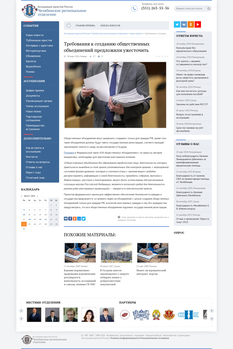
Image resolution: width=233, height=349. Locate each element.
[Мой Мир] (79, 219)
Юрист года (33, 172)
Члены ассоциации (37, 106)
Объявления (33, 56)
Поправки (69, 152)
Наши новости (35, 35)
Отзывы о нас (34, 167)
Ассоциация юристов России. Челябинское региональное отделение (96, 33)
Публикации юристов (39, 40)
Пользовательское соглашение (154, 338)
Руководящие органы (39, 101)
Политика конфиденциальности (125, 338)
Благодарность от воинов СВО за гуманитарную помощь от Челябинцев (192, 179)
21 (46, 219)
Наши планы (33, 111)
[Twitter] (83, 219)
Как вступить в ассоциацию (35, 149)
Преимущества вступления (35, 127)
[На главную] (60, 11)
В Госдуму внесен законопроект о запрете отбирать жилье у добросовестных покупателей (114, 277)
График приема (35, 90)
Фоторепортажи (36, 51)
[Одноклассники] (75, 219)
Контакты (32, 156)
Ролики (30, 71)
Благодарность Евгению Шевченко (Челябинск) (189, 194)
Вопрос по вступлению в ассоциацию (189, 116)
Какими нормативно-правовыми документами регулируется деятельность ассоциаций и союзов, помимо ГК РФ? (80, 277)
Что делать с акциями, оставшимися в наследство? (191, 62)
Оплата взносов (110, 25)
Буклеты (31, 61)
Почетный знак (35, 177)
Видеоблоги (33, 66)
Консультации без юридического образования (191, 49)
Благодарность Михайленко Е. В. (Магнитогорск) (192, 207)
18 (29, 219)
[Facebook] (70, 219)
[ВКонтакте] (66, 219)
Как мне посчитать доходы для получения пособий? (191, 92)
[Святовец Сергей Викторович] (52, 315)
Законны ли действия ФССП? (192, 104)
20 (40, 219)
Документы (33, 95)
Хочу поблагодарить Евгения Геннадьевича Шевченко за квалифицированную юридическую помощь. (192, 160)
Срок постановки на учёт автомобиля (190, 129)
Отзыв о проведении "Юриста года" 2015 (192, 220)
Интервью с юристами (39, 45)
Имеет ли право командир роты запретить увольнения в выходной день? (192, 77)
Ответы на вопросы (38, 162)
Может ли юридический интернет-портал (151, 272)
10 (24, 214)
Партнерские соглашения (34, 118)
